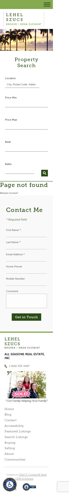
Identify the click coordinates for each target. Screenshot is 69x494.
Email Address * (15, 254)
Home (9, 409)
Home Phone (14, 266)
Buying (10, 443)
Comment (12, 291)
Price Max (11, 119)
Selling (10, 448)
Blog (8, 414)
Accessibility (14, 426)
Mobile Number (15, 278)
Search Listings (16, 437)
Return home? (9, 193)
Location (10, 78)
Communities (15, 459)
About (9, 454)
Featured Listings (18, 431)
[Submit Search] (44, 173)
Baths (8, 164)
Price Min (11, 97)
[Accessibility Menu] (9, 484)
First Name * (13, 230)
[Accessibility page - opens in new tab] (29, 488)
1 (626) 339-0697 (19, 366)
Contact (10, 420)
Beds (8, 141)
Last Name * (13, 242)
